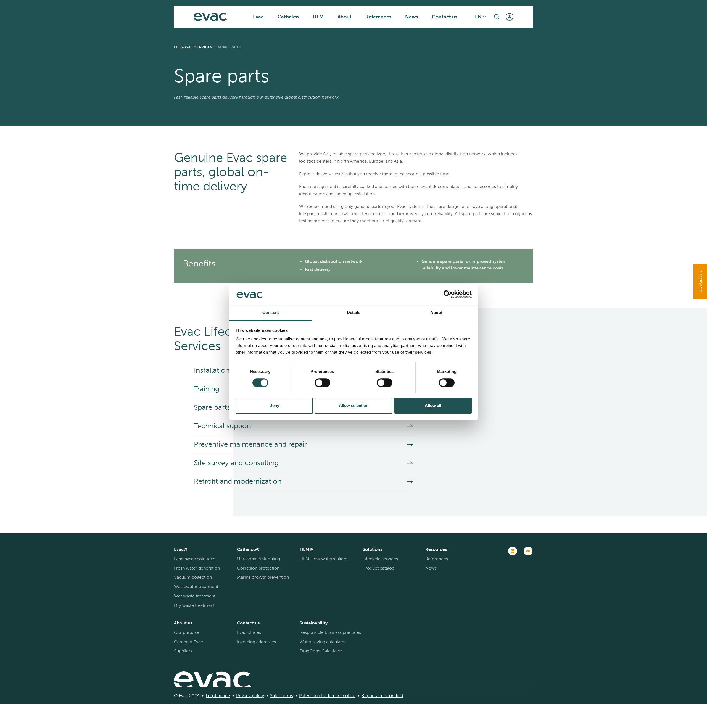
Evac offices (249, 632)
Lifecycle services (193, 47)
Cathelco (288, 17)
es (278, 695)
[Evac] (210, 17)
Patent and (309, 695)
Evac (258, 17)
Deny (274, 405)
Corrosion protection (258, 568)
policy (257, 695)
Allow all (433, 405)
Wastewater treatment (196, 586)
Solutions (372, 549)
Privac (242, 695)
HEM (318, 17)
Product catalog (378, 568)
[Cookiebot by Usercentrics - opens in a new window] (447, 294)
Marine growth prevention (263, 577)
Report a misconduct (382, 695)
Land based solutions (194, 558)
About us (183, 623)
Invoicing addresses (256, 641)
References (378, 17)
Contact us (444, 17)
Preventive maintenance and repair (250, 444)
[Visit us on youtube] (528, 551)
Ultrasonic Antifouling (258, 558)
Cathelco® (248, 549)
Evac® (180, 549)
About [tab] (436, 312)
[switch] (322, 382)
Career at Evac (188, 641)
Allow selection (353, 405)
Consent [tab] (270, 312)
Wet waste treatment (194, 596)
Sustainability (314, 623)
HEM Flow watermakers (323, 558)
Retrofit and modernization (237, 481)
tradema (329, 695)
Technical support (223, 426)
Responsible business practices (330, 632)
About (344, 17)
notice (223, 695)
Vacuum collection (193, 577)
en (478, 17)
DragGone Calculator (321, 650)
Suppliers (183, 650)
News (411, 17)
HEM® (306, 549)
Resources (436, 549)
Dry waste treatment (194, 605)
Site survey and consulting (236, 463)
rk (340, 695)
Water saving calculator (323, 641)
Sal (273, 695)
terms (286, 695)
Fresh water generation (197, 568)
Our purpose (186, 632)
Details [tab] (353, 312)
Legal (211, 695)
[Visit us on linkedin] (512, 551)
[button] (497, 17)
